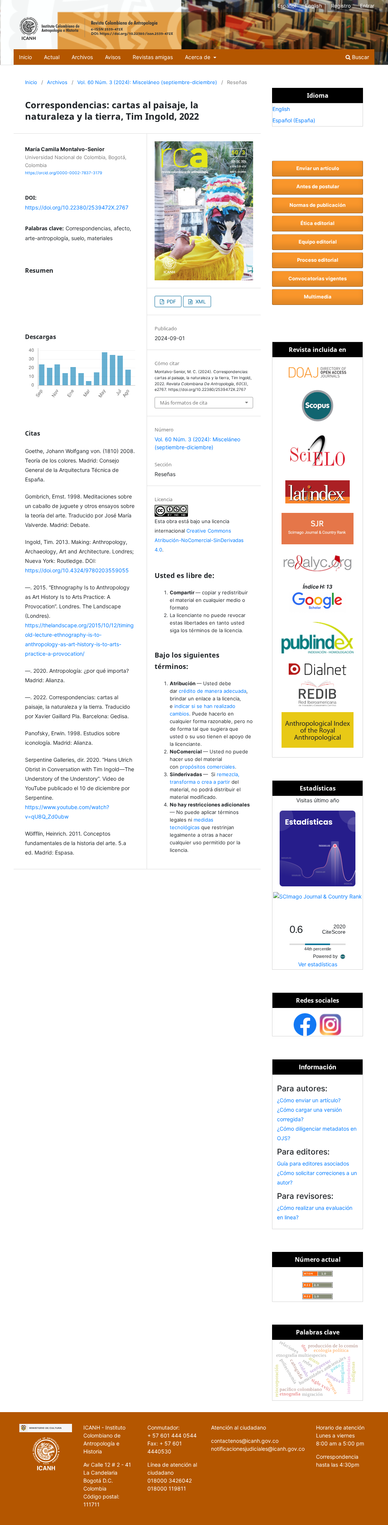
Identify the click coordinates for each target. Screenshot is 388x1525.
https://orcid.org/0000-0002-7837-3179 (63, 172)
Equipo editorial (318, 242)
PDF (170, 301)
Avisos (112, 57)
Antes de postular (317, 186)
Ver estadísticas (317, 964)
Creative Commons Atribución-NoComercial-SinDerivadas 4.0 (199, 540)
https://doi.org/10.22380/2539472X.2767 (76, 207)
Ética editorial (317, 223)
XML (200, 301)
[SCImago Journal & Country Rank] (317, 896)
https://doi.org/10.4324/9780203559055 (77, 570)
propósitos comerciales (207, 767)
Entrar (367, 6)
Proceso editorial (317, 260)
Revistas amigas (153, 57)
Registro (341, 6)
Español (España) (293, 120)
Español (286, 6)
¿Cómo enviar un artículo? (309, 1100)
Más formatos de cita (183, 402)
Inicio (25, 57)
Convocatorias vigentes (317, 278)
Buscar (359, 57)
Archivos (82, 57)
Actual (51, 57)
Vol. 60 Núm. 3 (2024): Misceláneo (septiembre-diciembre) (147, 82)
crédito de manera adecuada (212, 691)
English (313, 6)
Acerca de (198, 57)
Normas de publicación (317, 205)
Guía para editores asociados (313, 1163)
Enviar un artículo (317, 168)
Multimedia (318, 297)
